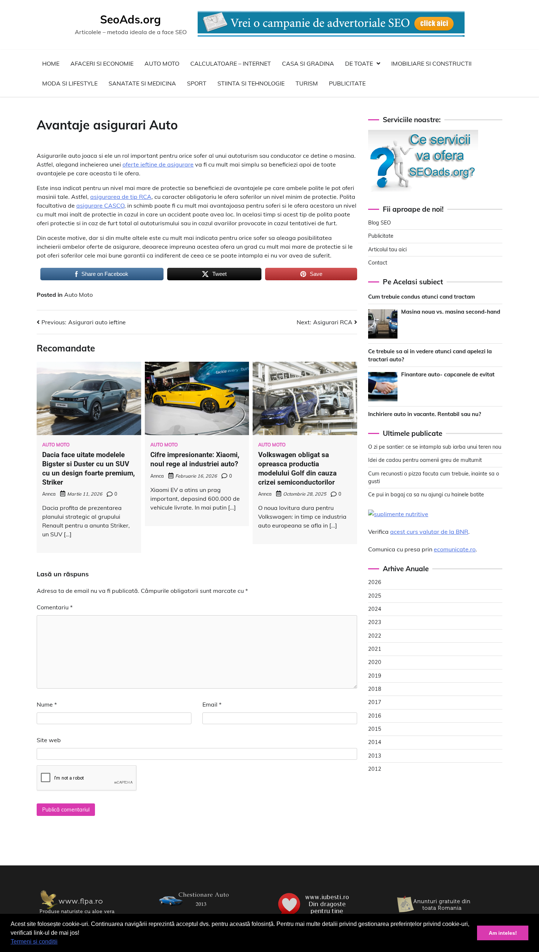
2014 (374, 742)
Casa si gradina (308, 63)
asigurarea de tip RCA (120, 196)
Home (50, 63)
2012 (374, 769)
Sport (196, 83)
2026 (374, 582)
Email (211, 704)
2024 (374, 609)
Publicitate (347, 83)
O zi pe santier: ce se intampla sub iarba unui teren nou (434, 447)
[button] (60, 942)
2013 (374, 755)
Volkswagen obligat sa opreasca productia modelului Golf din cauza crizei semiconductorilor (297, 468)
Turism (307, 83)
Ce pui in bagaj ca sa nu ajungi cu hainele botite (426, 494)
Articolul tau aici (387, 249)
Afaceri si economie (101, 63)
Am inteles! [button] (503, 933)
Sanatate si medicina (142, 83)
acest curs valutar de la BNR (429, 531)
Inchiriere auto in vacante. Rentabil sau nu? (424, 413)
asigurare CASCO (100, 205)
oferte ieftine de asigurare (158, 164)
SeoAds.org (130, 19)
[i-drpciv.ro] (196, 911)
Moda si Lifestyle (70, 83)
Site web (49, 740)
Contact (377, 262)
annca (49, 494)
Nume (47, 704)
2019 (374, 675)
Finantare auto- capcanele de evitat (448, 374)
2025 (374, 595)
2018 (374, 689)
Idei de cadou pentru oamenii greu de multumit (425, 460)
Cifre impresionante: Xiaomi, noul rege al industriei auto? (194, 459)
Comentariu (55, 607)
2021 (374, 649)
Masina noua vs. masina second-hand (450, 311)
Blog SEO (379, 222)
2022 (374, 635)
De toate (359, 63)
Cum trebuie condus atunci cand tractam (421, 296)
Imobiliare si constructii (431, 63)
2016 (374, 715)
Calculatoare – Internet (230, 63)
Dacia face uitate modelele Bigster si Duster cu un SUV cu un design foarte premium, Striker (88, 468)
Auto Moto (161, 63)
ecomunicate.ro (455, 549)
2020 (374, 662)
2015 (374, 729)
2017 (374, 702)
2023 (374, 622)
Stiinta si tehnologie (251, 83)
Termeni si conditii (34, 941)
